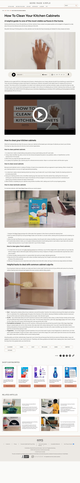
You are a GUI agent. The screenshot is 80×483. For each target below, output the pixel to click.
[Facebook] (60, 356)
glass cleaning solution (30, 249)
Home (3, 10)
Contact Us (8, 444)
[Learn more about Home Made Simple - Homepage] (40, 4)
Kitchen (28, 6)
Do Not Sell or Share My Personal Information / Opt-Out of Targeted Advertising (40, 448)
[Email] (70, 356)
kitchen (10, 350)
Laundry (42, 6)
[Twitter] (67, 356)
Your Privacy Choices (68, 444)
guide (21, 347)
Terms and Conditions (43, 444)
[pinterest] (64, 356)
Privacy (15, 444)
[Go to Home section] (6, 6)
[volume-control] (43, 75)
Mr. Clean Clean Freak (67, 323)
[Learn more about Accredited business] (25, 456)
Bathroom (35, 6)
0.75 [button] (57, 74)
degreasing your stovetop (45, 89)
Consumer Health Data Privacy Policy (27, 444)
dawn (56, 347)
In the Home (11, 6)
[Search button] (76, 5)
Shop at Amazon (9, 386)
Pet (47, 6)
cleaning (10, 347)
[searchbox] (71, 5)
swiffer (67, 347)
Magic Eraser (17, 233)
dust (33, 347)
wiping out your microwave (32, 89)
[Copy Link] (73, 356)
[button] (40, 115)
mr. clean (44, 347)
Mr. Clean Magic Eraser (22, 188)
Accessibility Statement (55, 444)
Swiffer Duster (24, 314)
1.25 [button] (61, 74)
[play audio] (14, 75)
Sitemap (40, 445)
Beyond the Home (20, 6)
